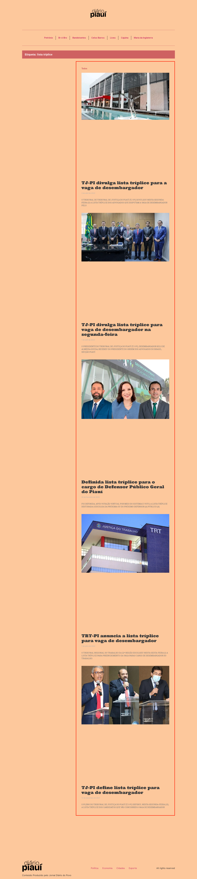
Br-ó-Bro (62, 38)
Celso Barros (98, 38)
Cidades (120, 868)
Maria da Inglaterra (143, 38)
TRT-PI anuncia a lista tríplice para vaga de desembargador (120, 638)
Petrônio (48, 38)
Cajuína (124, 38)
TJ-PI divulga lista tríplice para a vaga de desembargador (124, 185)
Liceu (113, 38)
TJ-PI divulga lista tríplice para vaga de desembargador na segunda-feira (122, 329)
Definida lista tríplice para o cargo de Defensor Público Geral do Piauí (122, 486)
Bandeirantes (79, 38)
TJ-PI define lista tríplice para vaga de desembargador (120, 790)
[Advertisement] (46, 107)
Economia (107, 868)
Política (94, 868)
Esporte (133, 868)
